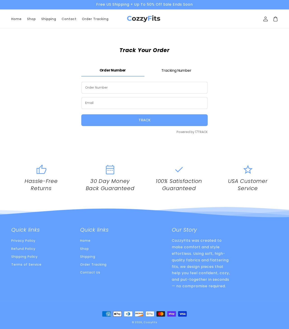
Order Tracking (93, 264)
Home (85, 240)
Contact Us (90, 272)
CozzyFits (150, 322)
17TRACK (201, 132)
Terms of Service (26, 264)
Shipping (87, 256)
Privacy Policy (23, 240)
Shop (84, 248)
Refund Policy (23, 248)
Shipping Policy (24, 256)
